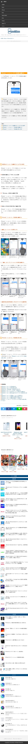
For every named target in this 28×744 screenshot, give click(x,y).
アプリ (3, 26)
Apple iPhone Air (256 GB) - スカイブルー (6, 433)
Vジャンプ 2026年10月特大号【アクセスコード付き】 (13, 468)
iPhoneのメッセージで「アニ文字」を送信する (11, 390)
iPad (3, 12)
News (3, 7)
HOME (3, 4)
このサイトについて (8, 738)
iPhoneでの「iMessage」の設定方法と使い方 (10, 389)
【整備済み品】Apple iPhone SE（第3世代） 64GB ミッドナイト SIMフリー (17, 434)
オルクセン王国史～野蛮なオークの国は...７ (4, 468)
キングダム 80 (21, 466)
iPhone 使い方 (14, 31)
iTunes (3, 20)
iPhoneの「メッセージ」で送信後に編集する (12, 127)
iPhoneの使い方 (10, 38)
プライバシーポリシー (17, 738)
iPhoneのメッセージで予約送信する (8, 386)
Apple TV (4, 23)
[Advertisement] (14, 57)
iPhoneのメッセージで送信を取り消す (9, 387)
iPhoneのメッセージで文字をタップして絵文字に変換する (13, 391)
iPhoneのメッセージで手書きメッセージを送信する (11, 395)
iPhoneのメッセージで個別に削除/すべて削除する (11, 398)
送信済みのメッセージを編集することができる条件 (14, 125)
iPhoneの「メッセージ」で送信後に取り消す (12, 129)
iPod (3, 18)
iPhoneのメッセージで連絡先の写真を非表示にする (11, 396)
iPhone (3, 10)
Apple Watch (4, 15)
